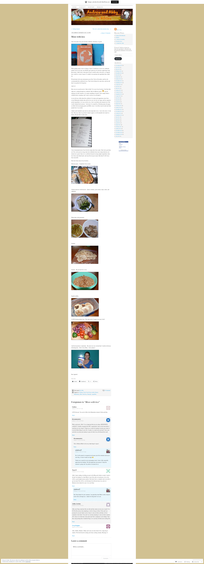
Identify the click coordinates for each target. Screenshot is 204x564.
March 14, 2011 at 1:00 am (77, 527)
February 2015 (119, 71)
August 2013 (118, 84)
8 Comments (107, 390)
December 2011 (119, 109)
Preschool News (119, 41)
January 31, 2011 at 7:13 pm (80, 451)
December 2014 (119, 73)
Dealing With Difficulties (120, 35)
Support (91, 7)
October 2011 (118, 113)
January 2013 (118, 90)
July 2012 (118, 98)
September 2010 (119, 134)
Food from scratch (90, 392)
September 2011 (119, 115)
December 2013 (119, 80)
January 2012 (118, 107)
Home (75, 7)
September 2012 (119, 94)
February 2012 (119, 105)
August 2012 (118, 96)
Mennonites (76, 394)
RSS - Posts (119, 29)
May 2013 (118, 88)
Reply (73, 415)
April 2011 (118, 122)
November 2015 (119, 65)
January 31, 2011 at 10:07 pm (77, 420)
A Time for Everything (120, 39)
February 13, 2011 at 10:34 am (79, 491)
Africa (120, 147)
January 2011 (118, 128)
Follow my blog (123, 149)
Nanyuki (89, 394)
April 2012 (118, 101)
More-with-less (78, 36)
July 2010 (118, 136)
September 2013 (119, 82)
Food (84, 392)
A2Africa (120, 144)
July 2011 (118, 117)
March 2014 (118, 76)
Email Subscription (121, 47)
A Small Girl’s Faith (120, 43)
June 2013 (118, 86)
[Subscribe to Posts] (115, 29)
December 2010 (119, 130)
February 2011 (119, 126)
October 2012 (118, 92)
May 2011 (118, 120)
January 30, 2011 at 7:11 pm (77, 408)
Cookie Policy (28, 561)
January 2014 (118, 78)
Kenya (96, 392)
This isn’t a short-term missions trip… (102, 29)
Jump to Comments (105, 33)
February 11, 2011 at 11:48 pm (78, 471)
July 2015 (118, 67)
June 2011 (118, 119)
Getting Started (75, 29)
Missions (121, 146)
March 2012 (118, 103)
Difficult (117, 37)
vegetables (94, 394)
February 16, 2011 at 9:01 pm (77, 505)
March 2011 (118, 124)
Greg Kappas (76, 525)
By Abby (82, 390)
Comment (105, 558)
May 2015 (118, 69)
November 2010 (119, 132)
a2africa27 (75, 32)
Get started (114, 2)
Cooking (81, 392)
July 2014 (118, 75)
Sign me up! (118, 58)
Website (100, 7)
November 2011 (119, 111)
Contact (82, 7)
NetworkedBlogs (122, 141)
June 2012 (118, 99)
